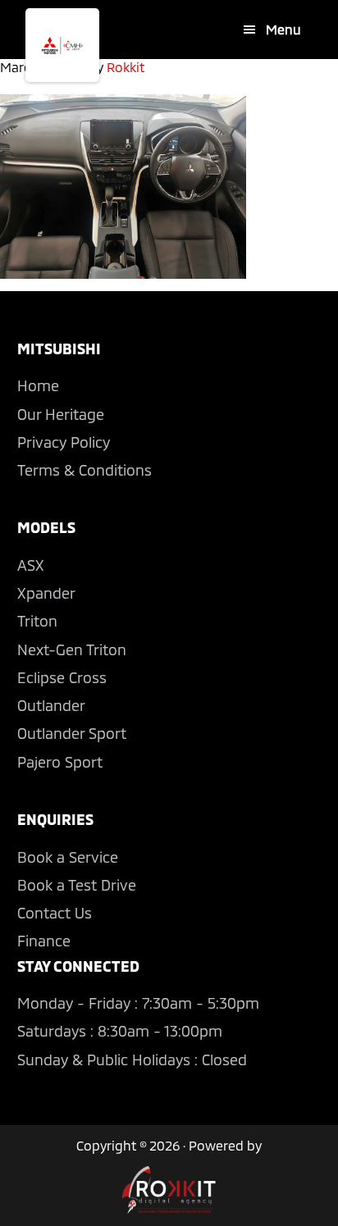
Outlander (51, 705)
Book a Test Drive (76, 885)
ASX (30, 565)
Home (38, 385)
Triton (37, 621)
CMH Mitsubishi (62, 45)
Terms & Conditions (84, 470)
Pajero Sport (60, 762)
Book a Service (67, 857)
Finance (44, 941)
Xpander (46, 593)
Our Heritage (60, 414)
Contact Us (54, 913)
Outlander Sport (71, 733)
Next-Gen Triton (71, 649)
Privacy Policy (63, 442)
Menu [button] (283, 29)
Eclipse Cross (62, 677)
